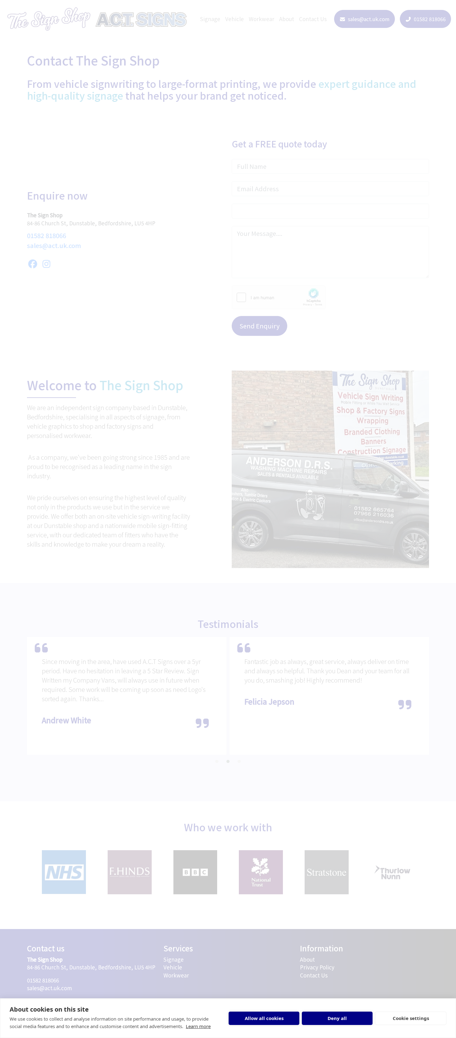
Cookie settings (411, 1018)
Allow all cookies (264, 1018)
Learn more (198, 1026)
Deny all (337, 1018)
